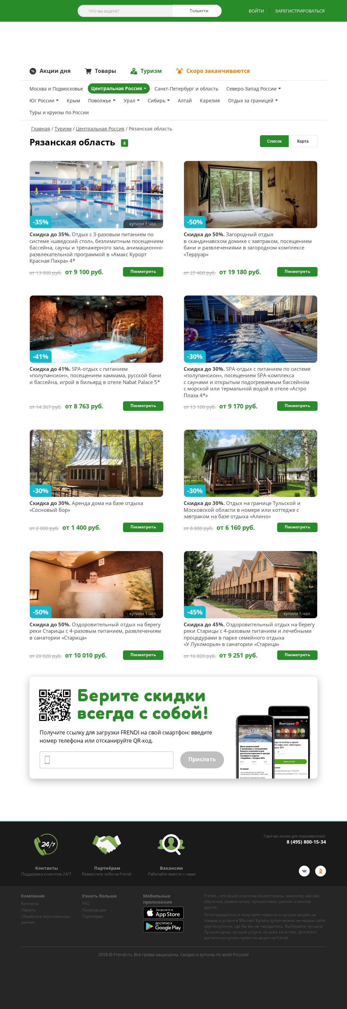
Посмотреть (143, 271)
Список (274, 141)
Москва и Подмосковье (56, 88)
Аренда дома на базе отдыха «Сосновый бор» (86, 506)
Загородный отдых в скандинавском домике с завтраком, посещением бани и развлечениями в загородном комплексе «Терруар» (248, 244)
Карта (303, 141)
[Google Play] (163, 931)
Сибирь (156, 100)
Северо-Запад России (251, 88)
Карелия (210, 100)
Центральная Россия (116, 88)
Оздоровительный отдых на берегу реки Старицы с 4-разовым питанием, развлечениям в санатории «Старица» (95, 631)
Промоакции (94, 910)
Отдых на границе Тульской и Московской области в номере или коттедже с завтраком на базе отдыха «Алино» (242, 510)
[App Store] (163, 917)
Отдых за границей (250, 100)
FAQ (85, 903)
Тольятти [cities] (198, 11)
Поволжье (99, 100)
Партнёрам (92, 916)
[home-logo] (41, 11)
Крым (73, 100)
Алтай (185, 100)
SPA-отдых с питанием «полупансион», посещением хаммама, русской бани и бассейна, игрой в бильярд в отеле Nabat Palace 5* (95, 375)
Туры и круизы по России (59, 112)
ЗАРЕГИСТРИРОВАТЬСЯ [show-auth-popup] (300, 11)
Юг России (41, 100)
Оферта (28, 910)
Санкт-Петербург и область (186, 88)
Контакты (30, 903)
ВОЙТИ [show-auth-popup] (256, 11)
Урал (129, 100)
